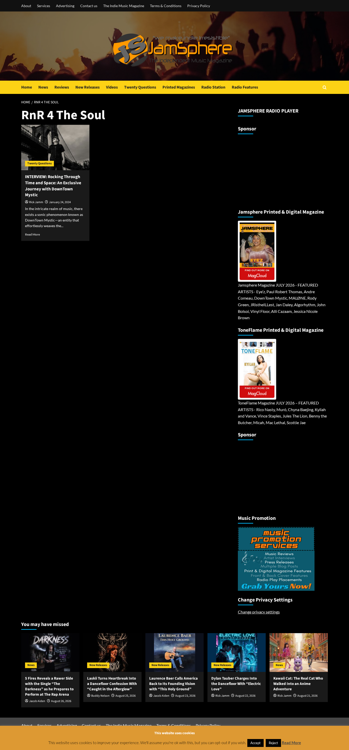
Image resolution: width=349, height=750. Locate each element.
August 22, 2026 (245, 696)
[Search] (324, 87)
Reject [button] (273, 743)
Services (43, 6)
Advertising (65, 6)
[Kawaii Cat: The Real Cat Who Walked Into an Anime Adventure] (299, 652)
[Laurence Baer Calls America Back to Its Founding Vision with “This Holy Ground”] (174, 652)
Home (26, 87)
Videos (112, 87)
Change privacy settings (259, 611)
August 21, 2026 (307, 696)
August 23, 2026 (185, 696)
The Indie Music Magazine (123, 6)
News (43, 87)
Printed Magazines (178, 87)
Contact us (88, 6)
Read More (32, 234)
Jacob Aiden (37, 701)
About (26, 6)
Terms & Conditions (165, 6)
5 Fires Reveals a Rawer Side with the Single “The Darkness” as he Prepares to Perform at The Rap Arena (49, 686)
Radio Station (213, 87)
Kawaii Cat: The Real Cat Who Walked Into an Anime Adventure (298, 684)
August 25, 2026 (125, 696)
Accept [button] (255, 743)
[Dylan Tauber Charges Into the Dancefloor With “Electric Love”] (236, 652)
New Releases (87, 87)
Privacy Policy (198, 6)
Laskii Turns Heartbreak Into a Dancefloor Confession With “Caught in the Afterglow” (112, 684)
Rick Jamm (36, 202)
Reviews (61, 87)
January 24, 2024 (60, 202)
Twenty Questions (140, 87)
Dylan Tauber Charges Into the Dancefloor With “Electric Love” (236, 684)
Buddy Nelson (100, 696)
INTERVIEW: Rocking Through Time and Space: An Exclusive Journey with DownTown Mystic (53, 186)
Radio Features (245, 87)
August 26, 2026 (61, 701)
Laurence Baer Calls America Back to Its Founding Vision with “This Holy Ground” (173, 684)
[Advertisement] (270, 169)
